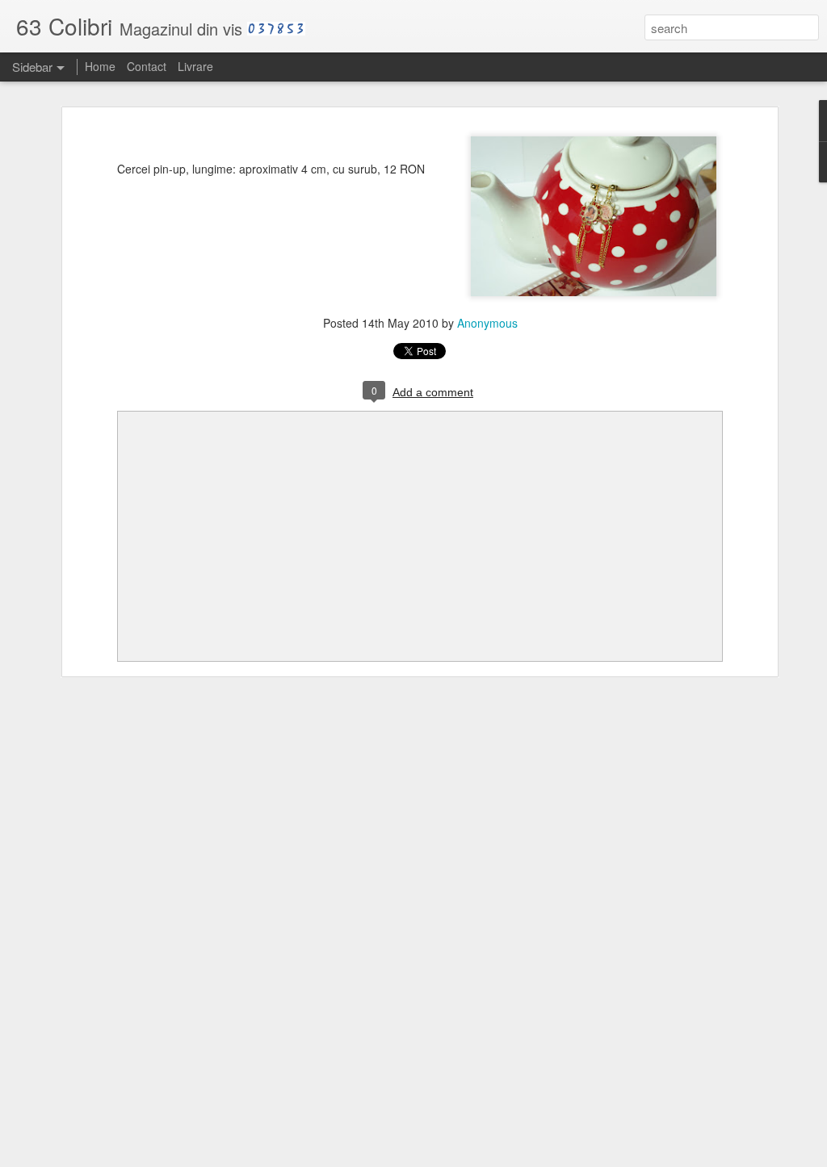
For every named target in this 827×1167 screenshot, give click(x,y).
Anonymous (487, 323)
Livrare (195, 66)
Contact (146, 66)
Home (100, 66)
